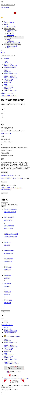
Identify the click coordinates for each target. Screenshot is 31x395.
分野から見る (10, 33)
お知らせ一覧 (7, 82)
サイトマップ (7, 88)
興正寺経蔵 (7, 294)
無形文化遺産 (10, 41)
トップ (5, 61)
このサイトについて (9, 22)
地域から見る (10, 35)
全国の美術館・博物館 (12, 44)
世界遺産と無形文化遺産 (13, 37)
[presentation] (1, 204)
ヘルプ (5, 84)
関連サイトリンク (8, 87)
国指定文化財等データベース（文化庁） (11, 178)
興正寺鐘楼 (7, 286)
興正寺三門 (7, 245)
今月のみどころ (11, 47)
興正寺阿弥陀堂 (8, 261)
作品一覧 (9, 27)
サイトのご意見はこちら (10, 90)
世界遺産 (9, 39)
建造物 (2, 133)
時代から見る (10, 31)
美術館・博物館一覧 (12, 46)
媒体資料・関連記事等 (10, 76)
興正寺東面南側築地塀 (7, 175)
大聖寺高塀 (7, 278)
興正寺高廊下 (7, 270)
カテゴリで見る (9, 28)
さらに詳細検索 (5, 7)
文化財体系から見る (12, 30)
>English (6, 24)
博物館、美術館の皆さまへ (11, 77)
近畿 (9, 133)
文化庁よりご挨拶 (8, 79)
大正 (6, 133)
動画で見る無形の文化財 (13, 42)
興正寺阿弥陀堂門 (8, 220)
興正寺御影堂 (7, 303)
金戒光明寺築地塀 (8, 253)
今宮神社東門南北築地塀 (10, 236)
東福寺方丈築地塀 (8, 228)
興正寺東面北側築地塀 (10, 212)
